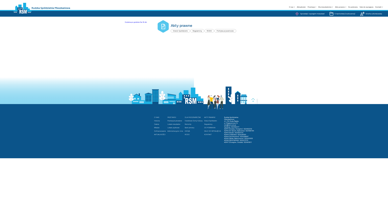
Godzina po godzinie (132, 22)
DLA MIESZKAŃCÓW (193, 117)
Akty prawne (340, 7)
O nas (291, 7)
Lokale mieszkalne (173, 124)
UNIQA (187, 131)
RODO (209, 31)
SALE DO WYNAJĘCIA (212, 131)
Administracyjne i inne (175, 131)
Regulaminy (197, 31)
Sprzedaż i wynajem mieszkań (312, 14)
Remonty (188, 124)
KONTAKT (208, 134)
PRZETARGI (171, 117)
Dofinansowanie (160, 131)
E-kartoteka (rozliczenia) (345, 14)
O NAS (156, 117)
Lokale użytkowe (173, 128)
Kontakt (378, 7)
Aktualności (301, 7)
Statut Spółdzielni (180, 31)
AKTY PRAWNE (209, 117)
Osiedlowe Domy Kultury (194, 121)
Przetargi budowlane (174, 121)
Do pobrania (353, 7)
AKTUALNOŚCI (160, 134)
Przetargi (311, 7)
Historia (157, 121)
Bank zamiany (189, 128)
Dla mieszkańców (325, 7)
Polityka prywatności (225, 31)
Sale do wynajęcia (366, 7)
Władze (156, 128)
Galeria (156, 124)
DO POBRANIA (209, 128)
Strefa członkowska (374, 14)
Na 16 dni (143, 22)
